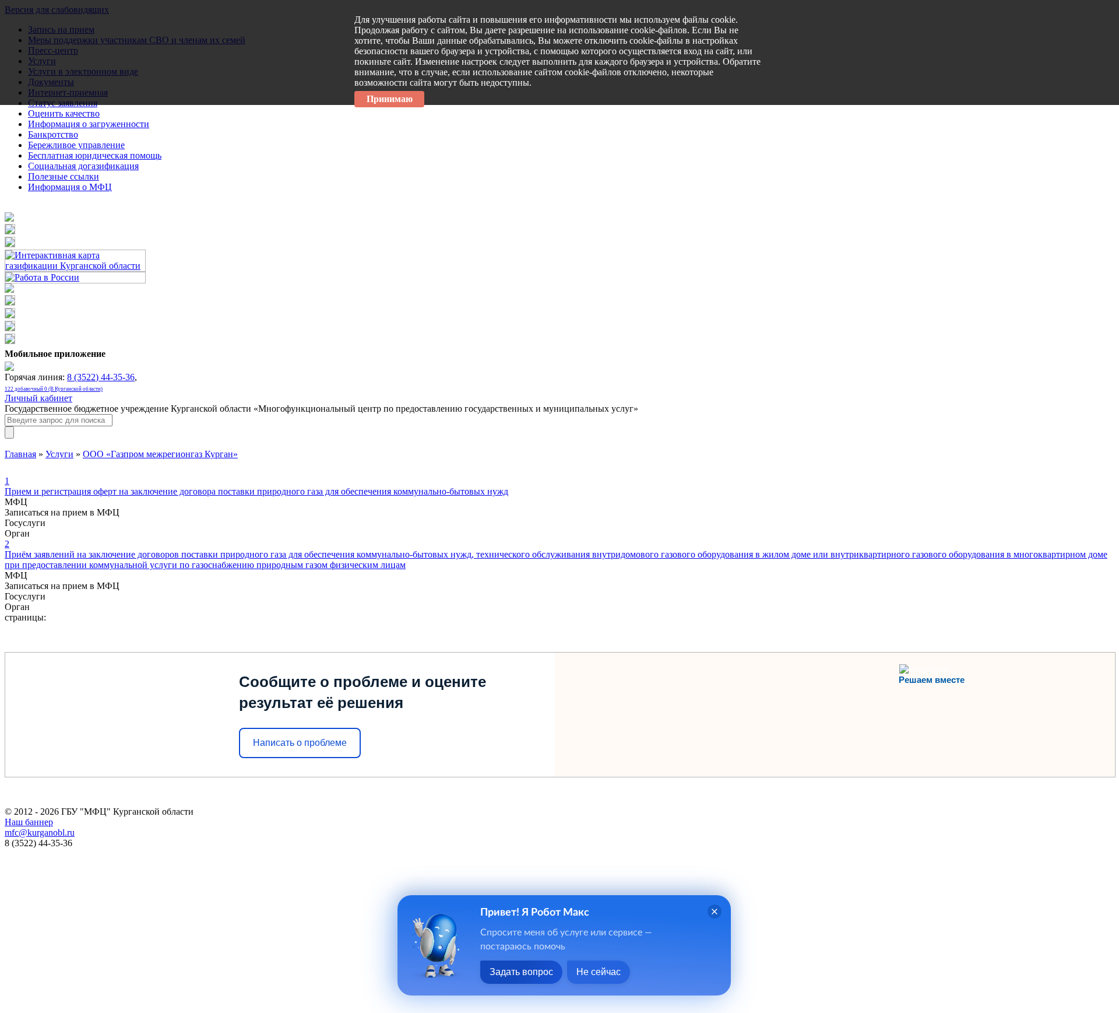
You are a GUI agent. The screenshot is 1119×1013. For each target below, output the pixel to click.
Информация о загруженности (88, 124)
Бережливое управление (76, 145)
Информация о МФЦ (70, 187)
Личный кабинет (38, 398)
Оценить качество (64, 113)
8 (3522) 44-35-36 (101, 377)
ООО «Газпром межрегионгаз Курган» (160, 454)
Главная (20, 454)
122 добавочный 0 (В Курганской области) (54, 389)
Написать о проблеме (300, 743)
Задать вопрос (521, 972)
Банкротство (53, 134)
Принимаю (390, 99)
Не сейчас (598, 972)
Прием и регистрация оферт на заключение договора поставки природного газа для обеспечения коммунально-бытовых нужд (256, 486)
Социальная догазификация (83, 166)
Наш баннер (29, 822)
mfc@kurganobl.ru (40, 832)
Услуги (59, 454)
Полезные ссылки (63, 176)
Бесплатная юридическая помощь (94, 155)
